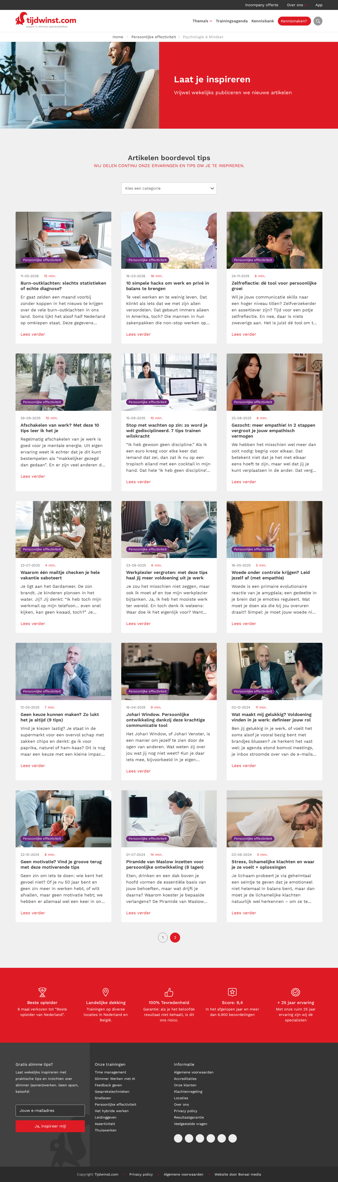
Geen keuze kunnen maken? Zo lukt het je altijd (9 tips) (60, 717)
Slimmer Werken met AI (115, 1079)
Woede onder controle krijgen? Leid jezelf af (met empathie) (271, 575)
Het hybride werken (112, 1111)
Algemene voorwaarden (194, 1072)
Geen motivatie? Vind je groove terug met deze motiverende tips (61, 864)
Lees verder (33, 334)
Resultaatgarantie (189, 1117)
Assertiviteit (105, 1124)
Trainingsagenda (232, 21)
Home (118, 37)
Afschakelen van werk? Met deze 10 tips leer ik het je (60, 427)
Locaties (181, 1098)
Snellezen (103, 1098)
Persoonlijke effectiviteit (153, 37)
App (318, 5)
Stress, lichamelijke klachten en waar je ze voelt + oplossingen (273, 864)
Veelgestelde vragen (190, 1124)
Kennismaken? (294, 21)
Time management (110, 1072)
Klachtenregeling (188, 1091)
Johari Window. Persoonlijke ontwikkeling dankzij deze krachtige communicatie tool (165, 720)
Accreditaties (185, 1079)
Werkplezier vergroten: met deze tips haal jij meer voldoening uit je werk (167, 575)
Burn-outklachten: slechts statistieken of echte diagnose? (63, 285)
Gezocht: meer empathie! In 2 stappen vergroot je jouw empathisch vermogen (273, 430)
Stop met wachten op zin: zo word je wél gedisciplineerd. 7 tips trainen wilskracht (166, 430)
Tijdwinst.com (106, 1174)
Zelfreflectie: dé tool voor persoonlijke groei (274, 285)
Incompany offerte (261, 5)
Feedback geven (108, 1085)
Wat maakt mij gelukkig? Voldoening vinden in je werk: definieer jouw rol (272, 717)
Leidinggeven (106, 1117)
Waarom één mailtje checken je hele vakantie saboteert (60, 575)
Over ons (295, 5)
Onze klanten (185, 1085)
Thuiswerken (106, 1130)
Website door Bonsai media (238, 1174)
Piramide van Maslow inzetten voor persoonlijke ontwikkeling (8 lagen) (165, 864)
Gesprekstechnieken (112, 1091)
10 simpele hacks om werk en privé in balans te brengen (167, 285)
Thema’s (200, 21)
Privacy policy (185, 1111)
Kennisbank (262, 21)
